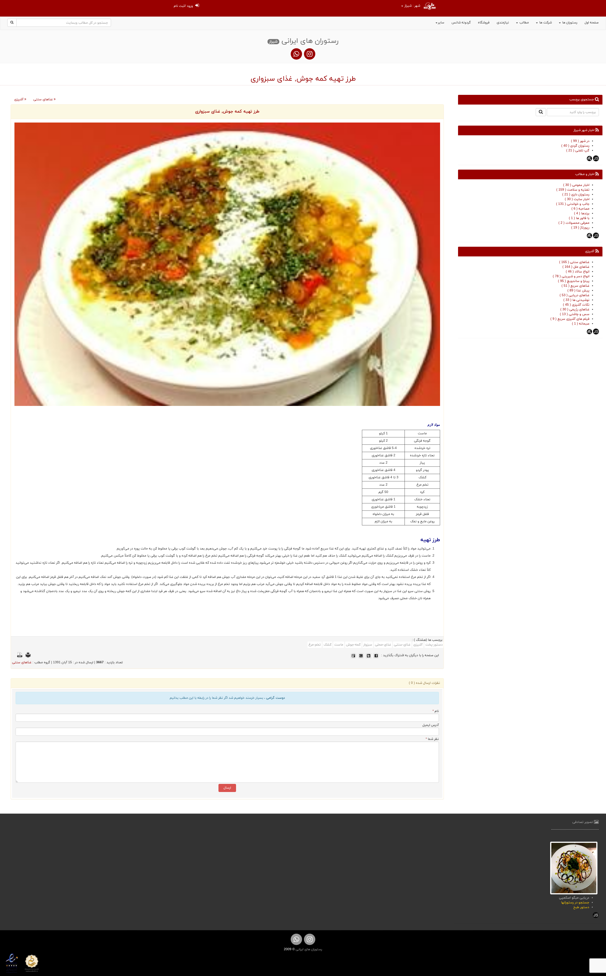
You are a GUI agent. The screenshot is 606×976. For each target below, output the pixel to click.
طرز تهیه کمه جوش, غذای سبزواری (227, 111)
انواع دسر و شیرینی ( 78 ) (571, 276)
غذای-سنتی (402, 644)
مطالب (523, 22)
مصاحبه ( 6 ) (580, 209)
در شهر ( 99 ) (580, 141)
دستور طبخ (581, 907)
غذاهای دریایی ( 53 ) (574, 295)
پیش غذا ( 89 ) (578, 290)
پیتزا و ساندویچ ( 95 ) (573, 281)
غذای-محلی (383, 644)
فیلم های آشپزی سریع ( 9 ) (569, 319)
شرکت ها (545, 22)
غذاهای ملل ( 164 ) (575, 267)
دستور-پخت (434, 644)
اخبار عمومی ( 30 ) (576, 185)
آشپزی (19, 99)
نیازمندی (503, 22)
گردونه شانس (461, 22)
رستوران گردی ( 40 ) (575, 146)
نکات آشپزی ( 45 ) (576, 305)
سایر (441, 22)
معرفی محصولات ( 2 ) (573, 223)
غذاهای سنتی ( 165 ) (574, 262)
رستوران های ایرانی (308, 949)
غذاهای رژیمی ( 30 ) (574, 309)
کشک (327, 644)
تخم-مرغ (314, 644)
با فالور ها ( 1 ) (579, 218)
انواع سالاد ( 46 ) (577, 271)
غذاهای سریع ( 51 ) (575, 286)
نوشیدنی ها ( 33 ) (576, 300)
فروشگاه (484, 22)
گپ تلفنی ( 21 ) (577, 150)
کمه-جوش (353, 644)
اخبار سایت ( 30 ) (577, 199)
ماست (338, 644)
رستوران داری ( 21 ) (575, 194)
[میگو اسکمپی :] (573, 868)
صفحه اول (591, 22)
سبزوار (367, 644)
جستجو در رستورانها (575, 902)
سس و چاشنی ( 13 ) (574, 314)
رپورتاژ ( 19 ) (580, 227)
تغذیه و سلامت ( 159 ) (572, 190)
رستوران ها (569, 22)
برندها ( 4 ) (581, 213)
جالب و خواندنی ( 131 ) (572, 204)
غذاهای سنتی (43, 99)
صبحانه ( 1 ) (580, 323)
